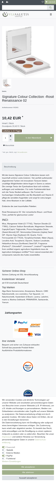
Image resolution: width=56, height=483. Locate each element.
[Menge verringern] (10, 140)
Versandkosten (22, 152)
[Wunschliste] (43, 2)
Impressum (7, 437)
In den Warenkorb (33, 138)
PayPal (9, 456)
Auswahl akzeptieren (28, 478)
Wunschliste (9, 145)
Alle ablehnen (28, 472)
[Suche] (50, 7)
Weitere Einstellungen (11, 461)
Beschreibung (10, 167)
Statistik (9, 450)
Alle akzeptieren (28, 467)
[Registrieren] (7, 2)
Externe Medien (13, 453)
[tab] (28, 167)
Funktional (10, 458)
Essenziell (10, 447)
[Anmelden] (3, 2)
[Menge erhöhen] (10, 136)
